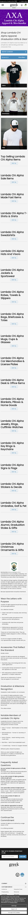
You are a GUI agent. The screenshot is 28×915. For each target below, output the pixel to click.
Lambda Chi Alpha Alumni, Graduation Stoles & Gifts (13, 525)
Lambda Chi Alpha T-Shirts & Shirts (14, 214)
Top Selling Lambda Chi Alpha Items (13, 158)
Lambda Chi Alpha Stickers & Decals (12, 485)
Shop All (14, 163)
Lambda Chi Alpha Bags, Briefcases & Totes (12, 317)
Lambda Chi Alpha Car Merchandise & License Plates (12, 361)
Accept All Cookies (14, 912)
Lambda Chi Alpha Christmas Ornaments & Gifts (12, 547)
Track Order (4, 894)
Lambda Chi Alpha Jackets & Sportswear (12, 273)
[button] (14, 57)
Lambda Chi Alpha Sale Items (12, 177)
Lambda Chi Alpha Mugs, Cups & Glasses (12, 339)
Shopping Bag (5, 892)
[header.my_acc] (22, 5)
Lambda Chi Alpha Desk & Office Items (13, 381)
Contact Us (4, 889)
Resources (16, 892)
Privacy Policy (13, 902)
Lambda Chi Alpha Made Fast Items (12, 196)
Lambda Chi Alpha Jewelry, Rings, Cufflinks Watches (12, 424)
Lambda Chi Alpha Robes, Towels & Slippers (12, 295)
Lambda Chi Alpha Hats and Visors (12, 252)
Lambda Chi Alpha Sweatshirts (12, 233)
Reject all (14, 909)
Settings (14, 906)
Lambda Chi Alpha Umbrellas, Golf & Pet (13, 504)
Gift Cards (16, 894)
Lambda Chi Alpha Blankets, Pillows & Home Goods (12, 402)
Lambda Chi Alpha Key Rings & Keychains (12, 446)
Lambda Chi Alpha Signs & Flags (12, 466)
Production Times (18, 889)
